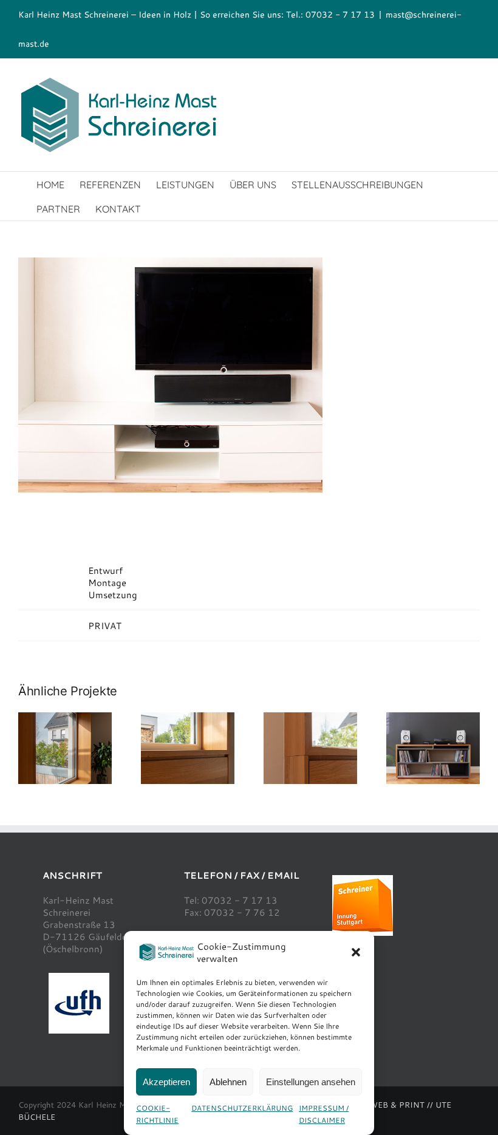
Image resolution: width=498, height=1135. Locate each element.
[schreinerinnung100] (362, 879)
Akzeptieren (166, 1082)
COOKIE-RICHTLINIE (157, 1114)
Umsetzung (112, 594)
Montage (107, 582)
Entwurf (105, 570)
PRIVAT (104, 625)
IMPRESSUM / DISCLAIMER (324, 1114)
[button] (356, 952)
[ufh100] (79, 977)
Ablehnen (228, 1082)
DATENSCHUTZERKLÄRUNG (242, 1108)
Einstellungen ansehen (310, 1082)
